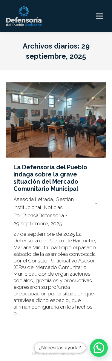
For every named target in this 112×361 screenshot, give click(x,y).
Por (38, 215)
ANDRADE (70, 353)
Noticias (53, 207)
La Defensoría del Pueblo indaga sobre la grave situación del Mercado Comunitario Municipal (50, 178)
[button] (99, 348)
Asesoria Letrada (33, 199)
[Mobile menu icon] (99, 16)
